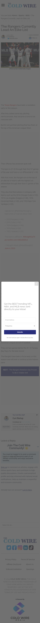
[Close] (36, 284)
